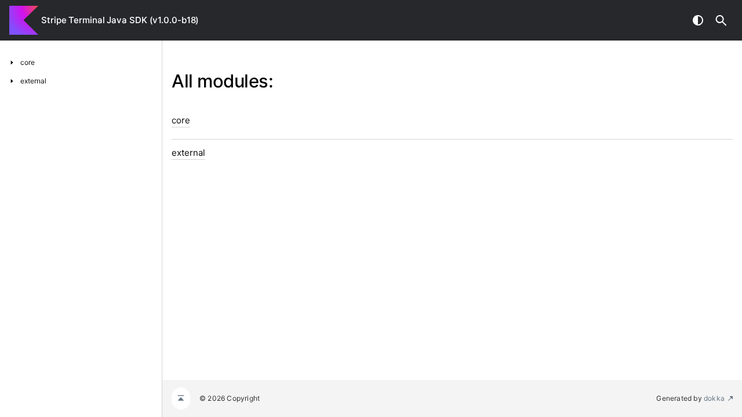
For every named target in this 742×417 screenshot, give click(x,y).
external (188, 152)
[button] (721, 20)
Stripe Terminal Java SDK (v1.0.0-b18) (120, 19)
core (181, 120)
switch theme (698, 20)
